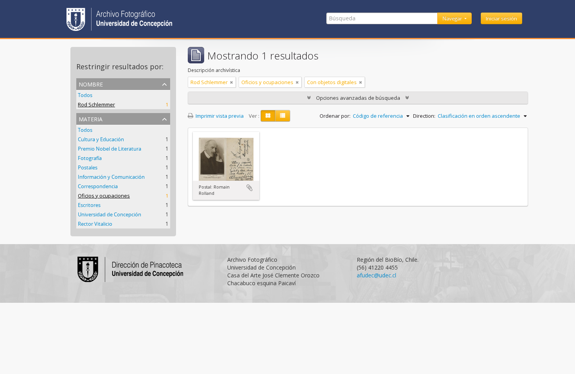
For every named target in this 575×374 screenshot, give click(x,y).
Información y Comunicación (111, 176)
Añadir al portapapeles (249, 188)
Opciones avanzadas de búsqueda (358, 97)
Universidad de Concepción (109, 214)
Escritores (89, 205)
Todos (85, 95)
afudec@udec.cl (376, 275)
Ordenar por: (335, 115)
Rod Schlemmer (96, 104)
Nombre (91, 83)
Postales (87, 167)
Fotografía (90, 158)
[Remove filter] (231, 82)
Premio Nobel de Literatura (109, 148)
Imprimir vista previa (219, 115)
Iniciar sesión (501, 18)
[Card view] (268, 116)
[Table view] (282, 116)
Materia (90, 118)
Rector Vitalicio (95, 223)
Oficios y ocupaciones (104, 195)
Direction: (424, 115)
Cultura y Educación (101, 139)
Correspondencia (98, 186)
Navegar (452, 18)
